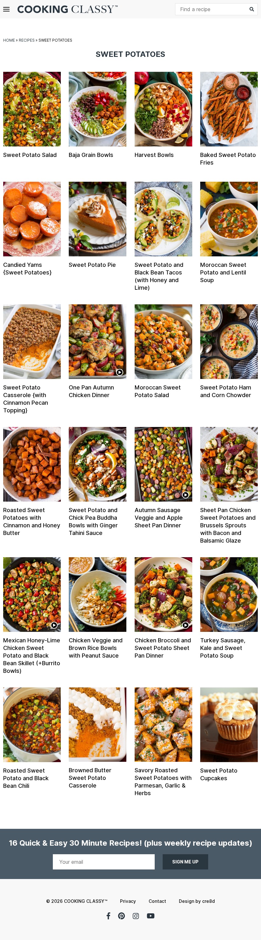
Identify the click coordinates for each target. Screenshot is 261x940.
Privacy (128, 901)
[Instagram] (136, 916)
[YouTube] (151, 916)
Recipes (27, 40)
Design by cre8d (197, 901)
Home (9, 40)
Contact (157, 901)
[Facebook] (108, 916)
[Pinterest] (121, 916)
